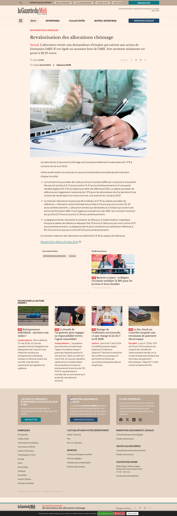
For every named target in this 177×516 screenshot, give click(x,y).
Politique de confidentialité (79, 462)
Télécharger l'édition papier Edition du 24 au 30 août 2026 (129, 469)
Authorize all (105, 513)
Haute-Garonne (74, 434)
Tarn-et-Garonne (74, 443)
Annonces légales (84, 419)
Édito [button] (33, 21)
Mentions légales (74, 458)
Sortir (20, 463)
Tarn (68, 438)
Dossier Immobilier (26, 483)
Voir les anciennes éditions (127, 476)
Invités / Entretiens (105, 20)
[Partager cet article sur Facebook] (136, 60)
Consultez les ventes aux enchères (131, 450)
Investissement (120, 3)
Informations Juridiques (44, 30)
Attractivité (102, 3)
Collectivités (77, 20)
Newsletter (144, 3)
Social (72, 256)
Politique (22, 471)
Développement (63, 3)
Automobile (23, 467)
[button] (20, 20)
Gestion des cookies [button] (76, 466)
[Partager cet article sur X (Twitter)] (131, 60)
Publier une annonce (125, 438)
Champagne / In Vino (27, 455)
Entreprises (53, 20)
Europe (21, 459)
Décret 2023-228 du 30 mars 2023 (59, 241)
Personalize (132, 513)
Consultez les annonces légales (129, 434)
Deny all (119, 513)
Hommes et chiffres (26, 447)
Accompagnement (83, 3)
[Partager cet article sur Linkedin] (140, 60)
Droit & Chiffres (24, 479)
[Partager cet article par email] (145, 60)
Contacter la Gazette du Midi (79, 454)
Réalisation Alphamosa (53, 491)
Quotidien (22, 475)
